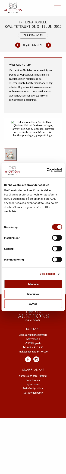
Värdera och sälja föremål (33, 375)
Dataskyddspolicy (33, 392)
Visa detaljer (47, 273)
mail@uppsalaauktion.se (33, 351)
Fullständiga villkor (33, 388)
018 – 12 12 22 (35, 347)
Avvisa (33, 303)
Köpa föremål (33, 380)
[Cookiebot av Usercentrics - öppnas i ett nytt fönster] (47, 170)
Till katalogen (33, 35)
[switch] (57, 238)
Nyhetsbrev (33, 384)
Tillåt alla (33, 284)
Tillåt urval (33, 294)
